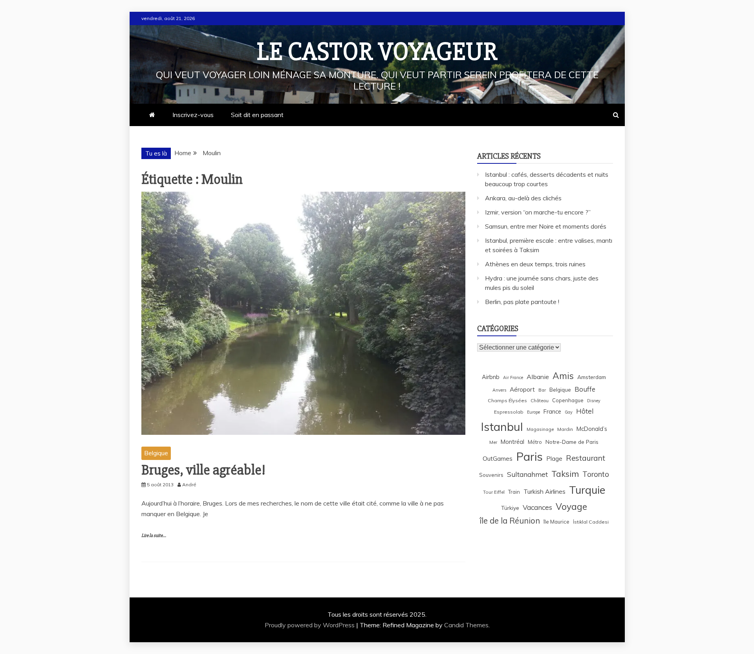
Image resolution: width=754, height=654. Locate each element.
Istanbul (502, 427)
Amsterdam (591, 377)
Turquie (587, 489)
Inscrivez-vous (193, 115)
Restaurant (585, 458)
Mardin (565, 429)
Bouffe (585, 389)
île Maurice (556, 521)
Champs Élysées (507, 400)
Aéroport (522, 389)
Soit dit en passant (257, 115)
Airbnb (491, 377)
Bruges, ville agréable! (203, 470)
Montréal (512, 441)
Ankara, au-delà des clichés (523, 198)
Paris (529, 456)
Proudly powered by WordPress (310, 625)
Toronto (595, 474)
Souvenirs (491, 475)
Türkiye (510, 507)
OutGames (497, 458)
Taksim (565, 474)
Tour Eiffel (494, 492)
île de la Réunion (509, 521)
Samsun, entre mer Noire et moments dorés (545, 226)
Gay (569, 412)
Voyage (571, 506)
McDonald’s (591, 428)
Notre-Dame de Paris (571, 441)
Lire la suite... (153, 536)
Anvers (499, 390)
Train (514, 492)
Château (540, 400)
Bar (542, 390)
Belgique (156, 453)
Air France (513, 377)
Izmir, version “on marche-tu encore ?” (538, 212)
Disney (593, 400)
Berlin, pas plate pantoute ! (522, 302)
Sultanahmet (527, 474)
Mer (493, 442)
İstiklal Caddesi (591, 522)
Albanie (538, 377)
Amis (563, 375)
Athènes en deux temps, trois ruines (535, 264)
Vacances (537, 507)
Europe (533, 412)
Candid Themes (466, 625)
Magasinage (540, 429)
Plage (554, 458)
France (552, 411)
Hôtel (585, 411)
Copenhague (568, 400)
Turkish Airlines (544, 491)
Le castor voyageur (377, 52)
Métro (535, 442)
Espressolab (508, 412)
